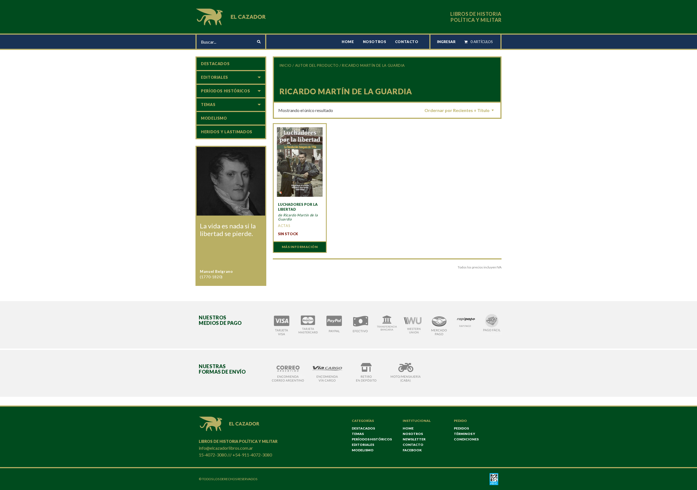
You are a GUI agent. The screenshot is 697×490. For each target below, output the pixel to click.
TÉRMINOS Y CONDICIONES (466, 436)
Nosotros (374, 42)
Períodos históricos (225, 91)
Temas (208, 104)
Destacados (215, 63)
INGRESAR (446, 42)
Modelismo (214, 118)
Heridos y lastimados (226, 131)
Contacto (406, 42)
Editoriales (214, 77)
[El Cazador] (231, 16)
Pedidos (461, 428)
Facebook (412, 450)
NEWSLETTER (414, 439)
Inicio (285, 65)
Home (348, 42)
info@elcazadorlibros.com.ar (226, 447)
